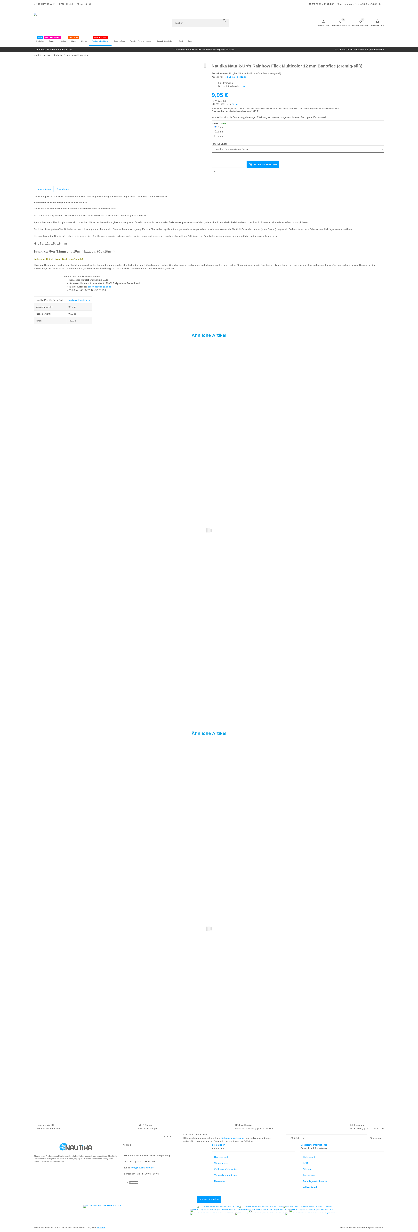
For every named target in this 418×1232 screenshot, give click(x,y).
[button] (86, 4)
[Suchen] (224, 21)
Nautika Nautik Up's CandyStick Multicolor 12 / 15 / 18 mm (65, 1100)
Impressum (309, 1175)
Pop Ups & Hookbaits (235, 76)
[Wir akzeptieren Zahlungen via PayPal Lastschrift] (218, 1207)
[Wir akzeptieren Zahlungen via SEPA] (269, 1210)
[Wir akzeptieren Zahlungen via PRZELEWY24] (260, 1214)
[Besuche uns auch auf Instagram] (174, 1137)
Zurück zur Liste (42, 55)
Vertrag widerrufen (209, 1199)
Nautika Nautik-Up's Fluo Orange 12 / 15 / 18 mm (60, 702)
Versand (236, 104)
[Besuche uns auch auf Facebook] (168, 1137)
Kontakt (70, 4)
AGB (305, 1163)
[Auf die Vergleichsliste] (362, 171)
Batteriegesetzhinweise (315, 1181)
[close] (205, 65)
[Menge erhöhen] (214, 177)
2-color (86, 300)
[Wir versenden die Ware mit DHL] (102, 1206)
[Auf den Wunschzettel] (371, 171)
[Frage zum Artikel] (380, 171)
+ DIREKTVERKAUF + (45, 4)
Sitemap (307, 1169)
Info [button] (243, 86)
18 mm (220, 136)
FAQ (61, 4)
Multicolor (73, 300)
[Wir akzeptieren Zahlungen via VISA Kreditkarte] (309, 1207)
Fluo (80, 300)
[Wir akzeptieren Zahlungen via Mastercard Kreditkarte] (220, 1210)
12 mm (220, 126)
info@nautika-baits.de (142, 1167)
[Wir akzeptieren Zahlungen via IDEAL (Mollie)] (310, 1214)
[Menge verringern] (214, 163)
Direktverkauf (221, 1157)
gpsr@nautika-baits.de (99, 286)
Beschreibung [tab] (44, 189)
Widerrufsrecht (310, 1187)
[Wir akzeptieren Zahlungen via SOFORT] (261, 1207)
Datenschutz (309, 1157)
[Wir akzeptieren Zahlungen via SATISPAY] (312, 1210)
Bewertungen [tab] (63, 189)
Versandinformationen (225, 1175)
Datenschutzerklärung (232, 1138)
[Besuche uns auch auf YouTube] (171, 1137)
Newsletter (219, 1181)
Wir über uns (220, 1163)
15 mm (220, 131)
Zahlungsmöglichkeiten (226, 1169)
